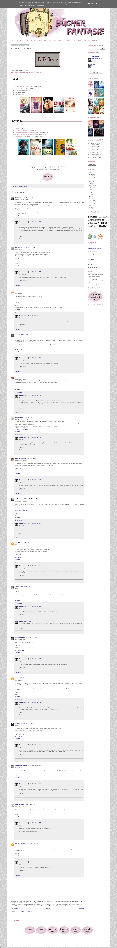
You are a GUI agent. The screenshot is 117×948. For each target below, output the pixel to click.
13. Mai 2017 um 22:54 (36, 862)
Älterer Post (81, 908)
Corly (16, 586)
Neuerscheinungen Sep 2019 (95, 248)
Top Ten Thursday (23, 186)
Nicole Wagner (19, 804)
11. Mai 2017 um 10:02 (35, 222)
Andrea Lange (19, 247)
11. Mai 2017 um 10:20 (35, 565)
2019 (90, 172)
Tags (74, 40)
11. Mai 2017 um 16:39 (35, 272)
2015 (90, 208)
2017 (90, 177)
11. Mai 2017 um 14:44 (24, 678)
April (90, 196)
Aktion (16, 186)
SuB (35, 40)
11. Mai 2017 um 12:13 (35, 658)
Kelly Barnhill (94, 61)
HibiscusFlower (19, 417)
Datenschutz (86, 40)
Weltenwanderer (19, 723)
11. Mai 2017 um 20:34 (35, 702)
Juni (90, 192)
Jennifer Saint (95, 65)
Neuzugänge (52, 40)
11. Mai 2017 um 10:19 (35, 479)
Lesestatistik (29, 40)
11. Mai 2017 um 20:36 (35, 744)
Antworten (17, 215)
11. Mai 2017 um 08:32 (32, 458)
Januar (91, 203)
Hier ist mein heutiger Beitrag (22, 510)
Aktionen (60, 40)
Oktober (91, 183)
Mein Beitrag (18, 384)
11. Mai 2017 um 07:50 (25, 291)
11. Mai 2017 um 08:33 (31, 499)
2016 (90, 205)
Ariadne (93, 64)
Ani (16, 377)
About (79, 40)
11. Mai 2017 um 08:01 (23, 334)
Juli (90, 190)
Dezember (91, 179)
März (90, 198)
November (91, 181)
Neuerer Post (14, 908)
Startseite (48, 908)
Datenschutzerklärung (38, 906)
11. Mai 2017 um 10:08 (35, 315)
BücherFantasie (23, 222)
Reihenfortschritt (43, 40)
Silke (16, 678)
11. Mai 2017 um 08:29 (29, 417)
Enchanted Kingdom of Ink (22, 765)
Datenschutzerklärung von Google (57, 906)
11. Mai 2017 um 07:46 (29, 247)
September (92, 185)
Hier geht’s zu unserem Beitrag (22, 208)
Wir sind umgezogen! (93, 264)
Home (12, 40)
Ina (16, 334)
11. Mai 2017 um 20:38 (35, 823)
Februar (91, 200)
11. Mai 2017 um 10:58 (31, 637)
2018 (90, 175)
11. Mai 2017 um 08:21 (23, 377)
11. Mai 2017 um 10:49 (24, 586)
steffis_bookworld (20, 499)
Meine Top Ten (18, 349)
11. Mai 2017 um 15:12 (30, 723)
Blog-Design (91, 259)
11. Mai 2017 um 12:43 (28, 621)
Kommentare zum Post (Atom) (24, 911)
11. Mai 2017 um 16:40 (35, 357)
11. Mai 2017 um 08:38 (25, 542)
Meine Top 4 (18, 258)
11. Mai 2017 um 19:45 (29, 804)
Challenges (68, 40)
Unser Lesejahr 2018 (93, 254)
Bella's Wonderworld (20, 458)
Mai (90, 194)
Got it (96, 4)
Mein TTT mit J (19, 736)
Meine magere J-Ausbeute (21, 429)
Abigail (17, 542)
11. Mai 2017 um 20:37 (35, 783)
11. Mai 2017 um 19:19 (36, 765)
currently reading (95, 56)
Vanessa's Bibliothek (20, 843)
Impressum (94, 40)
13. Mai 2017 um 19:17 (32, 843)
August (91, 187)
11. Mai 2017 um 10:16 (35, 437)
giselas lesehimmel (20, 637)
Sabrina (17, 291)
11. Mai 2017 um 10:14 (35, 395)
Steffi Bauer (18, 197)
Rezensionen (20, 40)
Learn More (89, 4)
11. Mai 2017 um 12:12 (35, 606)
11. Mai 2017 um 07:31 (27, 197)
